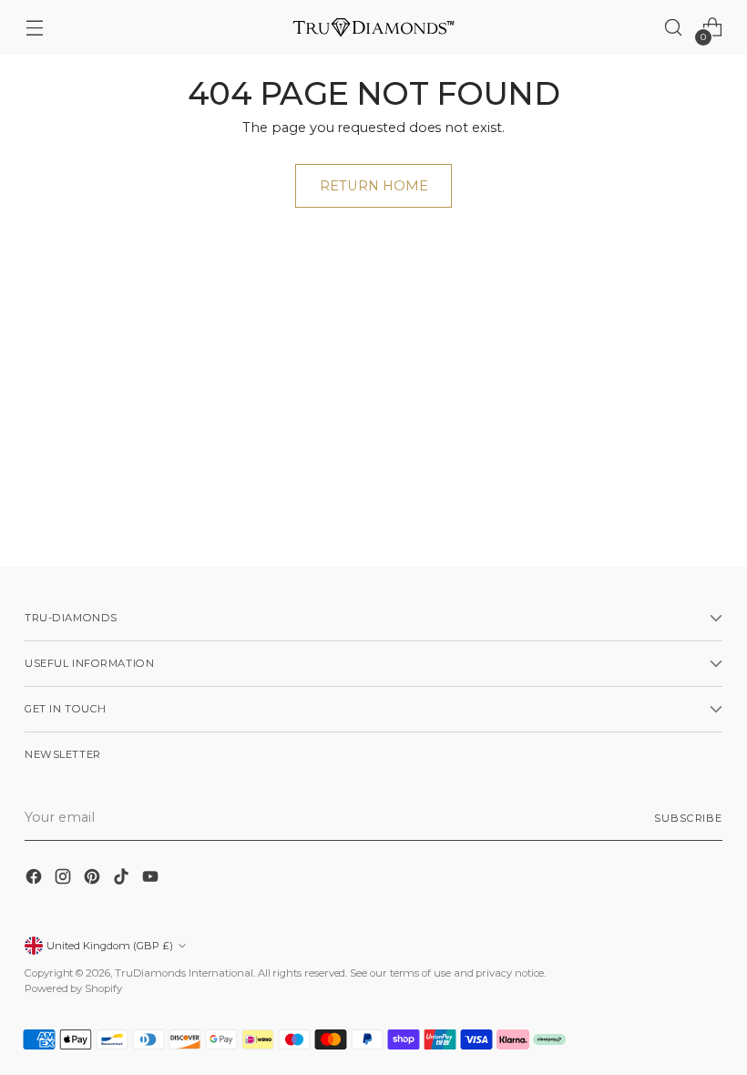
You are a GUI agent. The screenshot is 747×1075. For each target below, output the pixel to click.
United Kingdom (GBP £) (109, 945)
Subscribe (688, 818)
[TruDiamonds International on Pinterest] (94, 879)
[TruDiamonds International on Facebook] (35, 879)
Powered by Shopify (73, 988)
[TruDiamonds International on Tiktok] (123, 879)
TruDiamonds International (184, 973)
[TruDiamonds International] (373, 26)
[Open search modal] (673, 27)
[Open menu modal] (34, 27)
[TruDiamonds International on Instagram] (65, 879)
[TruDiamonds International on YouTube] (152, 879)
